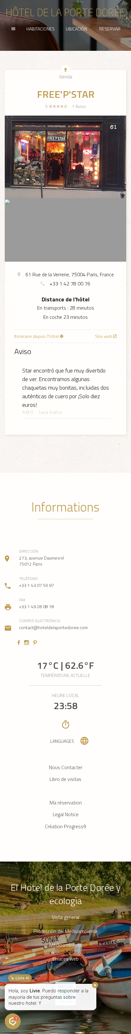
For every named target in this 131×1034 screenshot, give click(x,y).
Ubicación (76, 28)
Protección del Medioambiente (65, 931)
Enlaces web (65, 959)
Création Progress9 (65, 826)
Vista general (65, 917)
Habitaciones (40, 28)
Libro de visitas (65, 779)
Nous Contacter (65, 767)
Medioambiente (65, 945)
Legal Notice (66, 814)
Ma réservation (66, 802)
